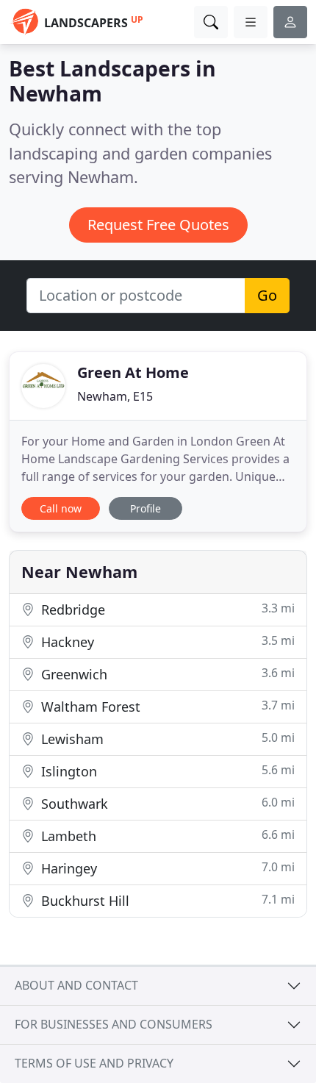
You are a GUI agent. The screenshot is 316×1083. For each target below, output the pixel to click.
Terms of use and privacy (94, 1063)
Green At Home (133, 372)
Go (267, 295)
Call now (61, 508)
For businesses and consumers (113, 1024)
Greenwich (166, 674)
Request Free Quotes (158, 225)
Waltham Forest (166, 706)
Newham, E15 (115, 396)
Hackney (166, 641)
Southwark (166, 803)
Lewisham (166, 738)
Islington (166, 771)
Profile (145, 508)
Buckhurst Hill (166, 900)
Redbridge (166, 609)
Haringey (166, 868)
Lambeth (166, 835)
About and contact (76, 985)
